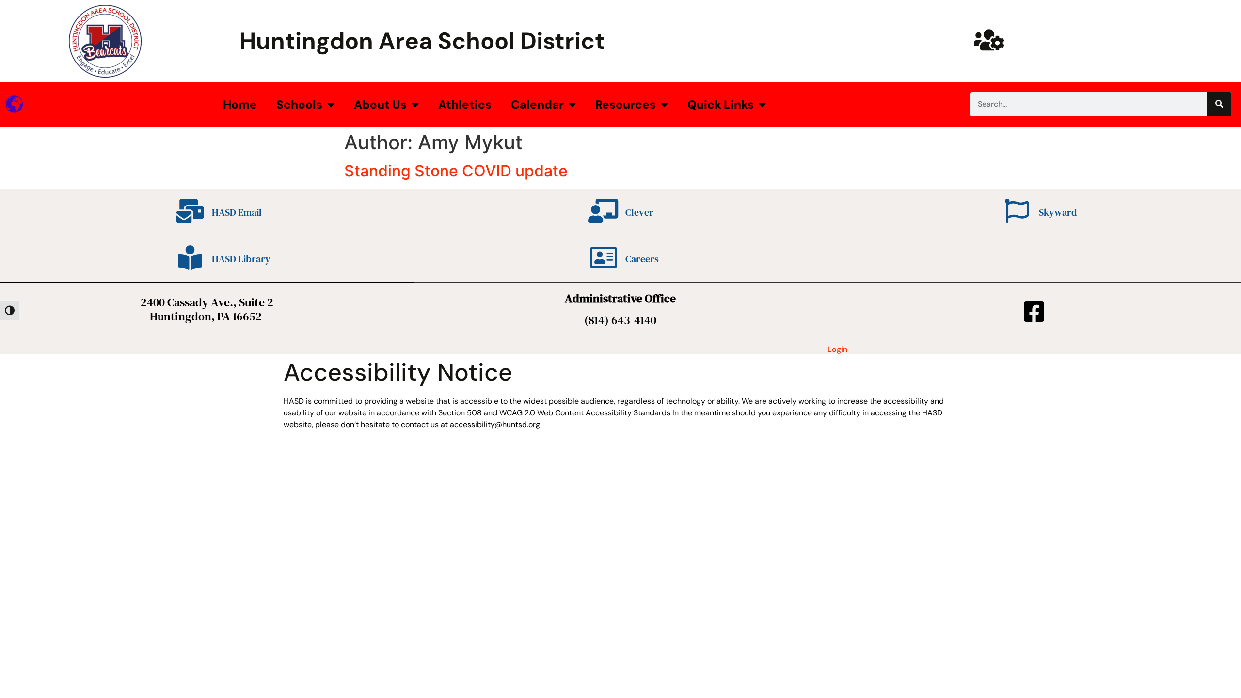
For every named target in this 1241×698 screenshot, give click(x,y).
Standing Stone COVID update (456, 170)
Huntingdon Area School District (422, 41)
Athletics (465, 104)
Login (837, 349)
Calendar (537, 104)
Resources (625, 104)
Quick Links (720, 104)
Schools (299, 104)
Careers (642, 259)
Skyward (1058, 212)
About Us (380, 104)
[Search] (1219, 104)
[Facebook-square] (1034, 311)
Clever (639, 212)
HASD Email (237, 212)
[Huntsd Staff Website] (989, 40)
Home (240, 104)
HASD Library (241, 259)
